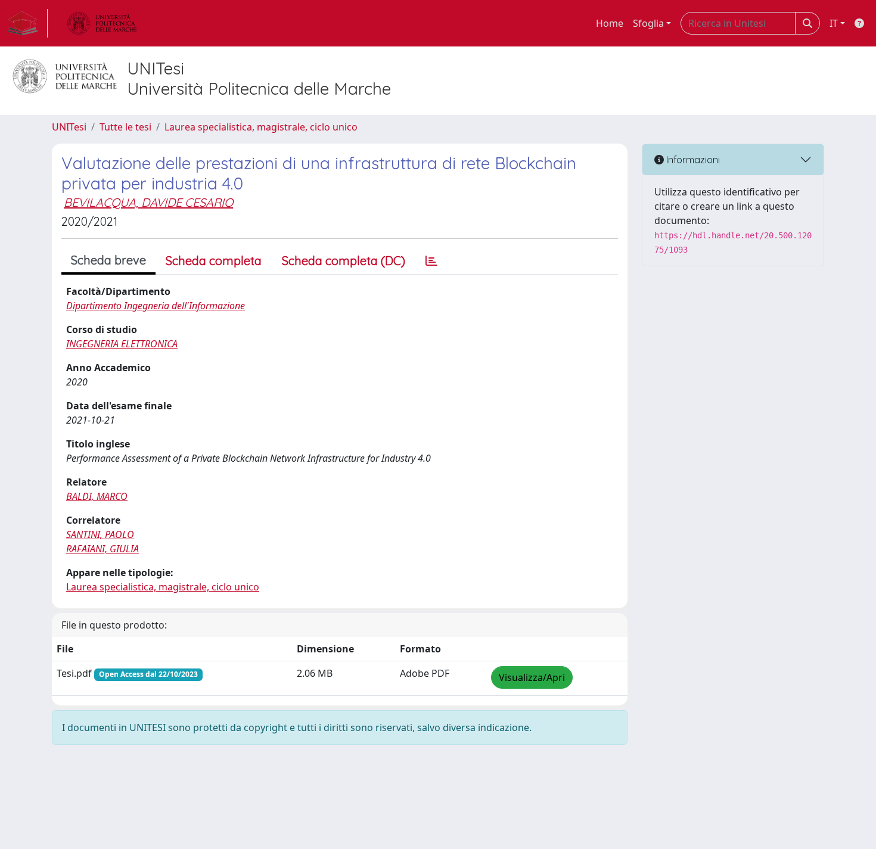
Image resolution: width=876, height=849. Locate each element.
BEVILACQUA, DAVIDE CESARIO (148, 202)
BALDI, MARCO (97, 496)
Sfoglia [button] (648, 23)
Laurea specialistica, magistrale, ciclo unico (261, 126)
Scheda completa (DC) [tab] (343, 260)
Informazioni (692, 160)
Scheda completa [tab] (214, 260)
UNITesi (69, 126)
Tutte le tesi (125, 126)
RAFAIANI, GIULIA (102, 548)
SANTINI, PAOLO (100, 534)
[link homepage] (27, 23)
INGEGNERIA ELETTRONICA (122, 343)
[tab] (431, 260)
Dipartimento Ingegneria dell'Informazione (155, 305)
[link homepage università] (102, 23)
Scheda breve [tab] (108, 260)
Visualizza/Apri (532, 677)
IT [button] (834, 23)
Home (609, 23)
